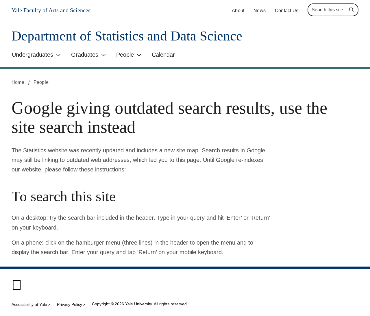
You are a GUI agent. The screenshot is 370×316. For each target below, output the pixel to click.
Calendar (163, 54)
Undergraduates (32, 54)
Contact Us (286, 10)
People (125, 54)
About (238, 10)
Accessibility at (31, 304)
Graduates (84, 54)
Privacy (71, 304)
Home (18, 82)
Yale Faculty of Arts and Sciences (51, 10)
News (260, 10)
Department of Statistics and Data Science (127, 36)
